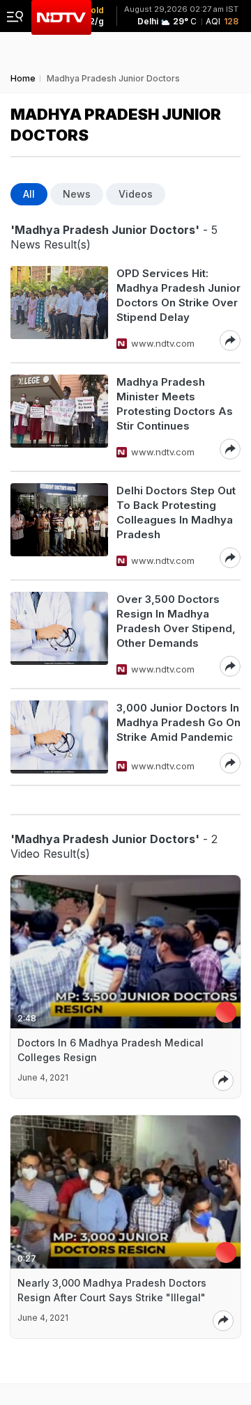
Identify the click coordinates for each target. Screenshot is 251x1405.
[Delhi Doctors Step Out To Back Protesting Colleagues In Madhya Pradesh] (59, 525)
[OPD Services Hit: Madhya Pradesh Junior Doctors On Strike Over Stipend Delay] (59, 308)
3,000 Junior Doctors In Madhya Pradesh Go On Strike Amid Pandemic (178, 722)
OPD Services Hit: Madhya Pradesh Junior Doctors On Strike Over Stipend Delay (178, 295)
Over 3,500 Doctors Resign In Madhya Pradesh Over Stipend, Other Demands (176, 621)
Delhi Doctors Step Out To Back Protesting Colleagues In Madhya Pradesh (176, 512)
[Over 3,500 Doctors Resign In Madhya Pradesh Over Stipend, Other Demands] (59, 634)
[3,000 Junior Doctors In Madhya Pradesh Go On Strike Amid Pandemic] (59, 737)
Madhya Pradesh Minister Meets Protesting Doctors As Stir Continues (174, 403)
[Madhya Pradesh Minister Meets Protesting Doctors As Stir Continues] (59, 417)
